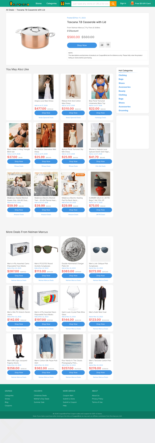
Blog (6, 402)
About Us (95, 395)
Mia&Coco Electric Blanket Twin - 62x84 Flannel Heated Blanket (46, 200)
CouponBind (76, 416)
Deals (67, 3)
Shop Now (82, 45)
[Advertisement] (18, 96)
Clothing (123, 75)
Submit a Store (69, 399)
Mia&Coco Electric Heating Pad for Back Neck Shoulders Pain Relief (72, 200)
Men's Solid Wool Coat (97, 312)
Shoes (122, 83)
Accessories (125, 87)
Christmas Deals (40, 395)
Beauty (122, 91)
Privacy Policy (97, 399)
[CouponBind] (21, 3)
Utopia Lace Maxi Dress (44, 101)
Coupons (8, 405)
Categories (51, 3)
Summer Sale (39, 402)
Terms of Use (97, 402)
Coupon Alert (68, 395)
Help (65, 405)
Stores (39, 3)
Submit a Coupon (70, 402)
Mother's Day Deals (41, 399)
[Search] (113, 3)
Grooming (123, 110)
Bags (121, 79)
